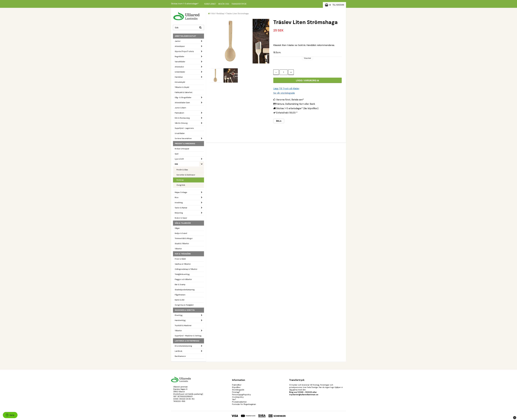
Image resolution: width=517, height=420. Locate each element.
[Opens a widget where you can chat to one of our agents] (10, 415)
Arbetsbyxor (180, 46)
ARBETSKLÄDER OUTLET (185, 36)
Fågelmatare (180, 295)
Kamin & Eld (179, 300)
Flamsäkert (179, 113)
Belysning (179, 213)
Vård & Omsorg (181, 123)
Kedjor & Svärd (181, 233)
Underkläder (180, 72)
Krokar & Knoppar (182, 149)
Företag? (236, 392)
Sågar (177, 228)
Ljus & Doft (179, 159)
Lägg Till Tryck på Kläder (286, 88)
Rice (176, 197)
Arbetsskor (179, 67)
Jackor (178, 41)
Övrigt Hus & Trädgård (184, 305)
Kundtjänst (210, 4)
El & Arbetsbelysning (183, 346)
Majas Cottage (181, 192)
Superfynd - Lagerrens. (184, 128)
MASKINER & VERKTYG (185, 310)
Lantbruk (178, 351)
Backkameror (180, 356)
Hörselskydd (180, 82)
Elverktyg (178, 315)
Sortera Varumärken (183, 138)
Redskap (180, 180)
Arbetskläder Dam (182, 102)
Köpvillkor (236, 387)
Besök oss (223, 4)
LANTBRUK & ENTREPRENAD (187, 341)
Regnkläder (179, 56)
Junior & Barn (180, 108)
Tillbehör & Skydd (182, 87)
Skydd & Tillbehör (182, 243)
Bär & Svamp (180, 284)
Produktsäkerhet (239, 402)
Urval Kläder (180, 133)
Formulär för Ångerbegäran (244, 404)
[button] (334, 5)
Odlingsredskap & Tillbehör (186, 269)
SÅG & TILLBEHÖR (183, 223)
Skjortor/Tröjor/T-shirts (184, 51)
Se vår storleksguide (284, 92)
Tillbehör (178, 249)
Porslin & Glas (182, 170)
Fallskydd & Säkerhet (183, 92)
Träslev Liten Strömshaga (237, 13)
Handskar (179, 77)
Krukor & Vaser (181, 218)
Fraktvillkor (236, 385)
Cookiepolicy (238, 397)
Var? (234, 399)
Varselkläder (180, 62)
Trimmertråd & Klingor (184, 238)
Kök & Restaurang (182, 118)
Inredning (179, 202)
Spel (176, 154)
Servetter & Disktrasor (186, 175)
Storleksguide (238, 389)
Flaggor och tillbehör (183, 279)
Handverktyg (180, 320)
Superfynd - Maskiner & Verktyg (188, 336)
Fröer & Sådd (180, 259)
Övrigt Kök (181, 185)
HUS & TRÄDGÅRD (183, 254)
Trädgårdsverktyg (182, 274)
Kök (176, 164)
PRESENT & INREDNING (185, 143)
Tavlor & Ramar (181, 208)
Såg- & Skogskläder (183, 97)
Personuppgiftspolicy (241, 394)
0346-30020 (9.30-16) (183, 399)
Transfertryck (238, 4)
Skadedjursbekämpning (185, 289)
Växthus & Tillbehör (183, 264)
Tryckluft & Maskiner (183, 325)
